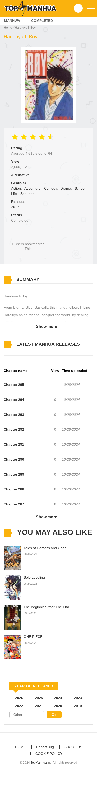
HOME (20, 747)
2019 (78, 706)
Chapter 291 (14, 444)
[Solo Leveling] (12, 588)
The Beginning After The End (46, 607)
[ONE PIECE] (12, 647)
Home (8, 27)
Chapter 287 (14, 504)
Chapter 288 (14, 489)
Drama (65, 188)
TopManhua (39, 762)
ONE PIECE (33, 637)
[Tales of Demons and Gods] (12, 558)
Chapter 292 (14, 429)
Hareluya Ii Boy (25, 27)
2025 (39, 698)
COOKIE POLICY (48, 754)
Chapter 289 (14, 474)
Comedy (50, 188)
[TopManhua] (32, 8)
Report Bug (45, 747)
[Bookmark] (28, 236)
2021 (39, 706)
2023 (78, 698)
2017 (15, 207)
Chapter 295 (14, 385)
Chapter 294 (14, 400)
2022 (19, 706)
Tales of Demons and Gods (45, 548)
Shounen (27, 194)
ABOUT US (73, 747)
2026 (19, 698)
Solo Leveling (34, 577)
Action (16, 188)
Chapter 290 (14, 459)
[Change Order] (12, 351)
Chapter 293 (14, 415)
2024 (58, 698)
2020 (58, 706)
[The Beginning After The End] (12, 617)
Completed (42, 21)
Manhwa (12, 21)
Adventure (32, 188)
